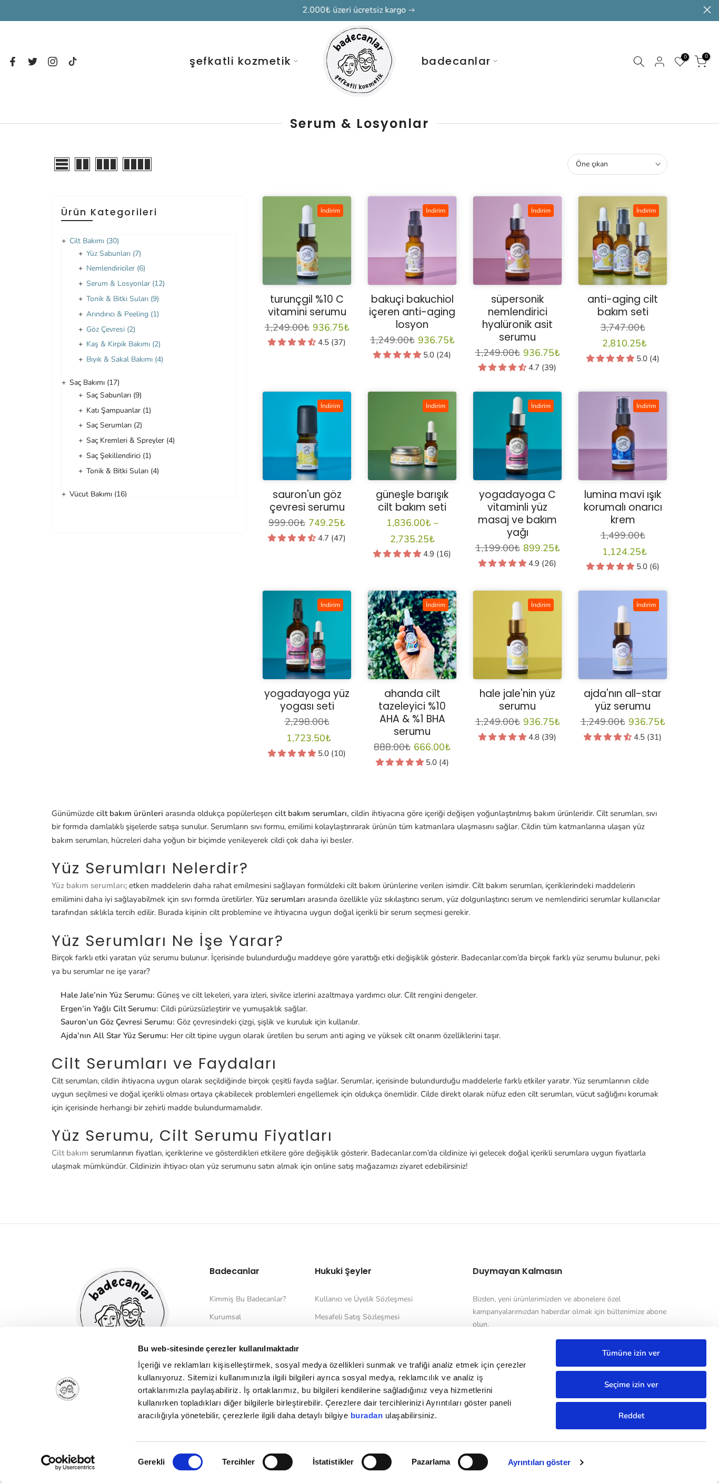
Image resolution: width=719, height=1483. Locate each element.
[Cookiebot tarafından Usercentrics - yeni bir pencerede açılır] (68, 1462)
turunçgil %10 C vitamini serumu (307, 305)
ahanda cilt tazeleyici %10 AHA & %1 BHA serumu (412, 712)
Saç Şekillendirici (118, 456)
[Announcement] (359, 10)
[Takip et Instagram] (52, 61)
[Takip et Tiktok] (72, 61)
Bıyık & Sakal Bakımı (124, 359)
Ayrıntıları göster (539, 1462)
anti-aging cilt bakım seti (622, 305)
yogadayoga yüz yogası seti (306, 699)
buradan (367, 1415)
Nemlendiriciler (115, 268)
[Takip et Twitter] (32, 61)
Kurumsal (225, 1317)
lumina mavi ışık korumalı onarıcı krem (623, 507)
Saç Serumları (114, 425)
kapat (12, 10)
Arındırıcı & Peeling (122, 314)
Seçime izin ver (631, 1384)
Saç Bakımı (94, 382)
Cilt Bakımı (94, 241)
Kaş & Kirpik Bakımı (123, 344)
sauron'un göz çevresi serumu (307, 500)
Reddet (631, 1415)
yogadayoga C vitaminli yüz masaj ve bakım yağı (517, 513)
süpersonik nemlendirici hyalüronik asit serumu (517, 318)
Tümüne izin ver (631, 1353)
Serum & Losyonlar (125, 283)
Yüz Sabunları (113, 253)
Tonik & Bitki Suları (122, 299)
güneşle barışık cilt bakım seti (412, 500)
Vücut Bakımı (98, 494)
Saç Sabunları (114, 395)
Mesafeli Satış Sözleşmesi (357, 1317)
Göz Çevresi (110, 329)
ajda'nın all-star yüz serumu (623, 699)
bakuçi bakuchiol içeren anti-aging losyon (412, 312)
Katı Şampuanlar (118, 410)
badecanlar (456, 61)
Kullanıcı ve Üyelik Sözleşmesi (364, 1299)
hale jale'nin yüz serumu (517, 699)
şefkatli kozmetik (240, 61)
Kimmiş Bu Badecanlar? (247, 1299)
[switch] (278, 1462)
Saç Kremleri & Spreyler (130, 440)
